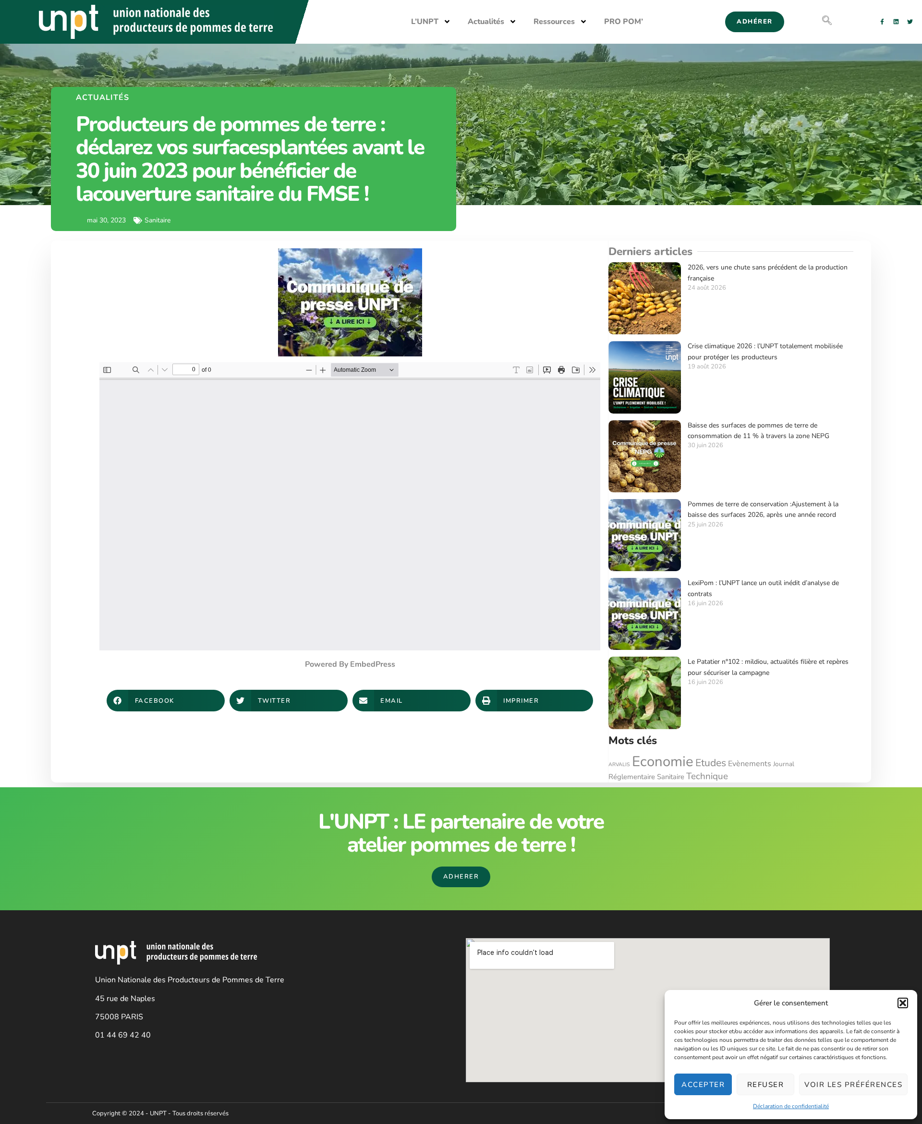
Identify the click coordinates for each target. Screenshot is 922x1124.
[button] (903, 1003)
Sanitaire (670, 777)
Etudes (710, 763)
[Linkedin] (896, 21)
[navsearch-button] (827, 21)
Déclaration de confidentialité (791, 1106)
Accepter (703, 1084)
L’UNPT (424, 21)
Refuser (765, 1084)
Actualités (486, 21)
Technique (707, 776)
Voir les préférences (853, 1084)
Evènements (749, 763)
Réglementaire (631, 777)
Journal (783, 764)
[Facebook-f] (882, 21)
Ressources (554, 21)
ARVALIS (619, 764)
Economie (662, 761)
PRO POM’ (623, 21)
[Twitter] (910, 21)
